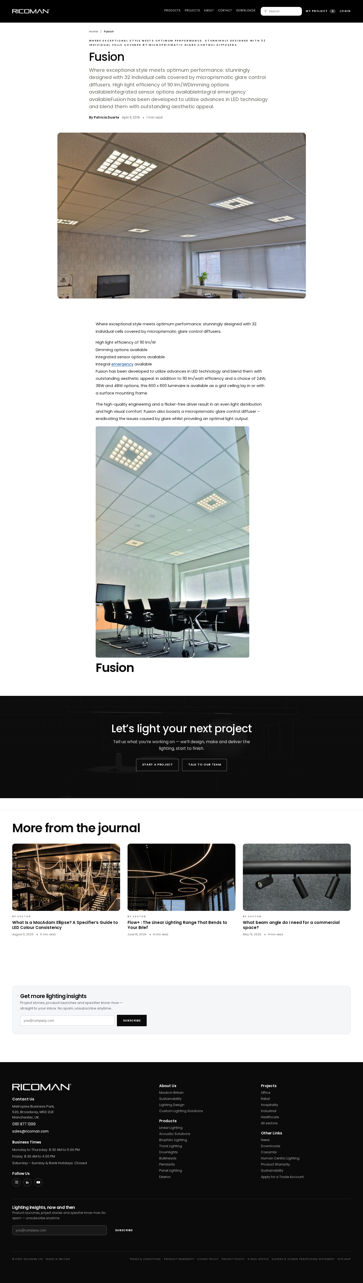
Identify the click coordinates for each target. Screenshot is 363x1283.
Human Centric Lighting (280, 1158)
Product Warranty (275, 1164)
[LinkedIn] (27, 1182)
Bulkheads (167, 1158)
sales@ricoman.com (30, 1131)
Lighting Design (171, 1105)
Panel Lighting (170, 1170)
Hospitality (269, 1105)
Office (265, 1092)
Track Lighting (170, 1146)
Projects (192, 10)
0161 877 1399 (24, 1124)
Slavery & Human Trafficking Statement (303, 1259)
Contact (225, 10)
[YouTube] (38, 1182)
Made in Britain (171, 1092)
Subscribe (132, 1021)
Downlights (168, 1152)
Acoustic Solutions (174, 1133)
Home (93, 31)
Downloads (246, 10)
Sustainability (170, 1098)
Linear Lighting (171, 1127)
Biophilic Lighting (173, 1140)
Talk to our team (204, 765)
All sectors (269, 1123)
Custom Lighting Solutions (181, 1111)
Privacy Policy (233, 1259)
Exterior (165, 1177)
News (265, 1140)
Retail (265, 1098)
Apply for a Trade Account (282, 1177)
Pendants (167, 1164)
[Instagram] (16, 1182)
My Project (320, 11)
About (209, 10)
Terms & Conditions (145, 1259)
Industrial (268, 1111)
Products (172, 10)
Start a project (157, 765)
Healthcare (270, 1117)
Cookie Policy (207, 1259)
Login (345, 11)
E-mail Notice (258, 1259)
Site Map (344, 1259)
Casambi (269, 1152)
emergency (122, 364)
